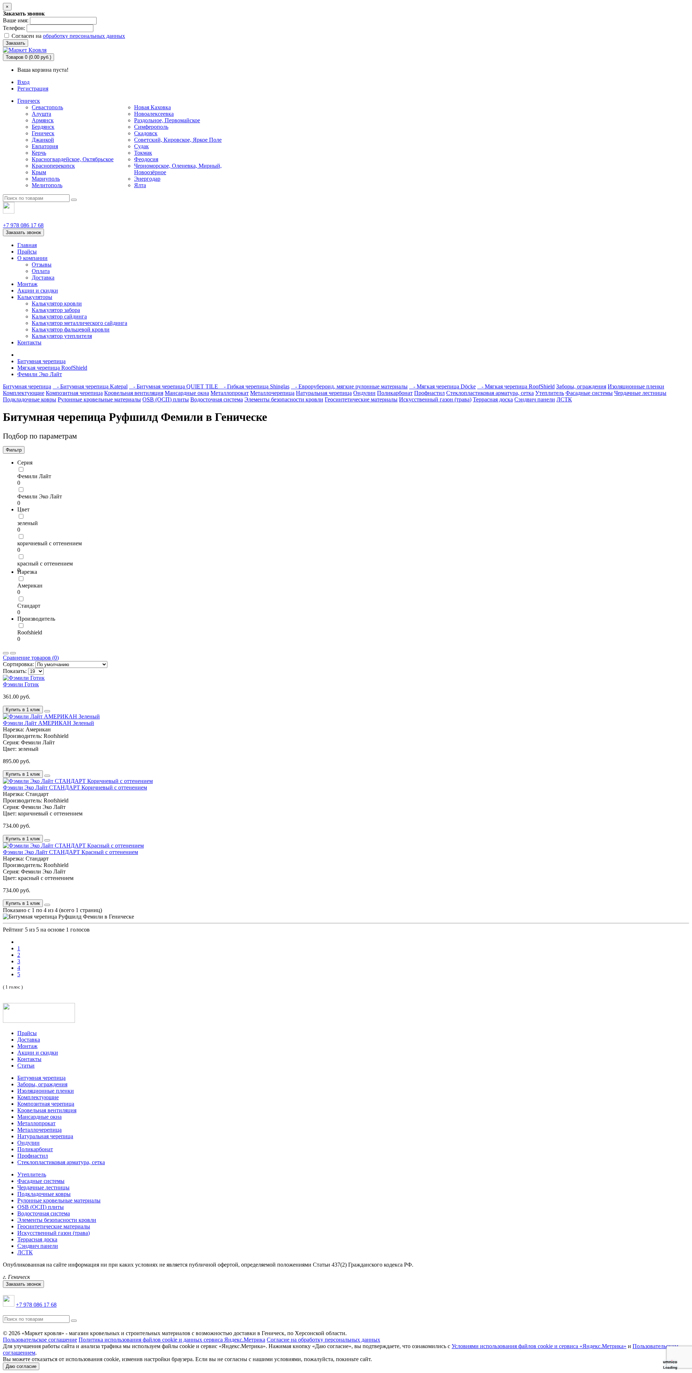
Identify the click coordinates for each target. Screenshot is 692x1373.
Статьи (26, 1065)
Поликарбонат (395, 393)
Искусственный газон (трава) (435, 399)
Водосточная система (216, 399)
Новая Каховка (152, 107)
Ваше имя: (15, 20)
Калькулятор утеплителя (62, 336)
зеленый (27, 523)
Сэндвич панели (534, 399)
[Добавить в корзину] (47, 711)
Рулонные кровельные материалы (99, 399)
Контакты (29, 342)
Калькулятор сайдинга (59, 316)
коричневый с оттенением (49, 543)
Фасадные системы (589, 393)
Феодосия (146, 159)
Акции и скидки (37, 290)
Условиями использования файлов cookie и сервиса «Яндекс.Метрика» (539, 1346)
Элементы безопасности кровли (283, 399)
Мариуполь (46, 179)
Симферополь (151, 127)
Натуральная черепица (324, 393)
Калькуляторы (34, 297)
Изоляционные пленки (636, 386)
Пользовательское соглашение (40, 1340)
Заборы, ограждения (581, 386)
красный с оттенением (45, 563)
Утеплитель (549, 393)
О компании (32, 258)
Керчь (39, 153)
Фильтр (14, 450)
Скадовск (146, 133)
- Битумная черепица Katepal (90, 386)
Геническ (28, 101)
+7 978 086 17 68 (23, 225)
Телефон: (14, 28)
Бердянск (43, 127)
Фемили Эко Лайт (39, 374)
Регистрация (32, 88)
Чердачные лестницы (640, 393)
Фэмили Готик (21, 684)
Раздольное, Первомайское (167, 120)
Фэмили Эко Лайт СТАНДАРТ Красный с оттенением (70, 852)
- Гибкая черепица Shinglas (254, 386)
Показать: (15, 671)
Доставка (43, 277)
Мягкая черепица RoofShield (52, 368)
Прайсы (27, 251)
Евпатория (45, 146)
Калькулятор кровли (57, 303)
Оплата (41, 271)
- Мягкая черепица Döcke (442, 386)
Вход (23, 82)
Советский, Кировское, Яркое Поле (178, 140)
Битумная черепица (41, 361)
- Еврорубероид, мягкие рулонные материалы (349, 386)
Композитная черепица (74, 393)
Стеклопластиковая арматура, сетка (490, 393)
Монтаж (27, 284)
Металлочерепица (272, 393)
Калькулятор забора (56, 310)
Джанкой (43, 140)
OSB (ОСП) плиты (165, 399)
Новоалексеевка (154, 114)
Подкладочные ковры (29, 399)
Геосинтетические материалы (361, 399)
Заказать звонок (23, 232)
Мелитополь (47, 185)
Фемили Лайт (34, 476)
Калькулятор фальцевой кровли (71, 329)
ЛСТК (564, 399)
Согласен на (67, 36)
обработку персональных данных (84, 36)
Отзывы (42, 264)
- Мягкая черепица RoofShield (516, 386)
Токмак (143, 153)
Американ (30, 585)
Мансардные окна (187, 393)
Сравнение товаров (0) (31, 658)
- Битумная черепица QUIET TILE (174, 386)
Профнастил (429, 393)
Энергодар (147, 179)
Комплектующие (23, 393)
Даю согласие (21, 1366)
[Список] (6, 653)
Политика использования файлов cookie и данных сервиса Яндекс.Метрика (172, 1340)
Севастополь (47, 107)
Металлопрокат (229, 393)
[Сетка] (13, 653)
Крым (39, 172)
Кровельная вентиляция (133, 393)
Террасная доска (493, 399)
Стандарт (28, 606)
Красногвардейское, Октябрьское (73, 159)
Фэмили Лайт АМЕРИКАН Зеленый (48, 723)
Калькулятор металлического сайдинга (79, 323)
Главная (27, 245)
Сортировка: (18, 664)
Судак (141, 146)
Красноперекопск (53, 166)
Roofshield (29, 632)
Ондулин (364, 393)
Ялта (140, 185)
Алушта (41, 114)
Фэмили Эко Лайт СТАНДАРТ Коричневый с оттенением (75, 787)
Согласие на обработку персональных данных (323, 1340)
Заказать (15, 43)
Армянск (43, 120)
